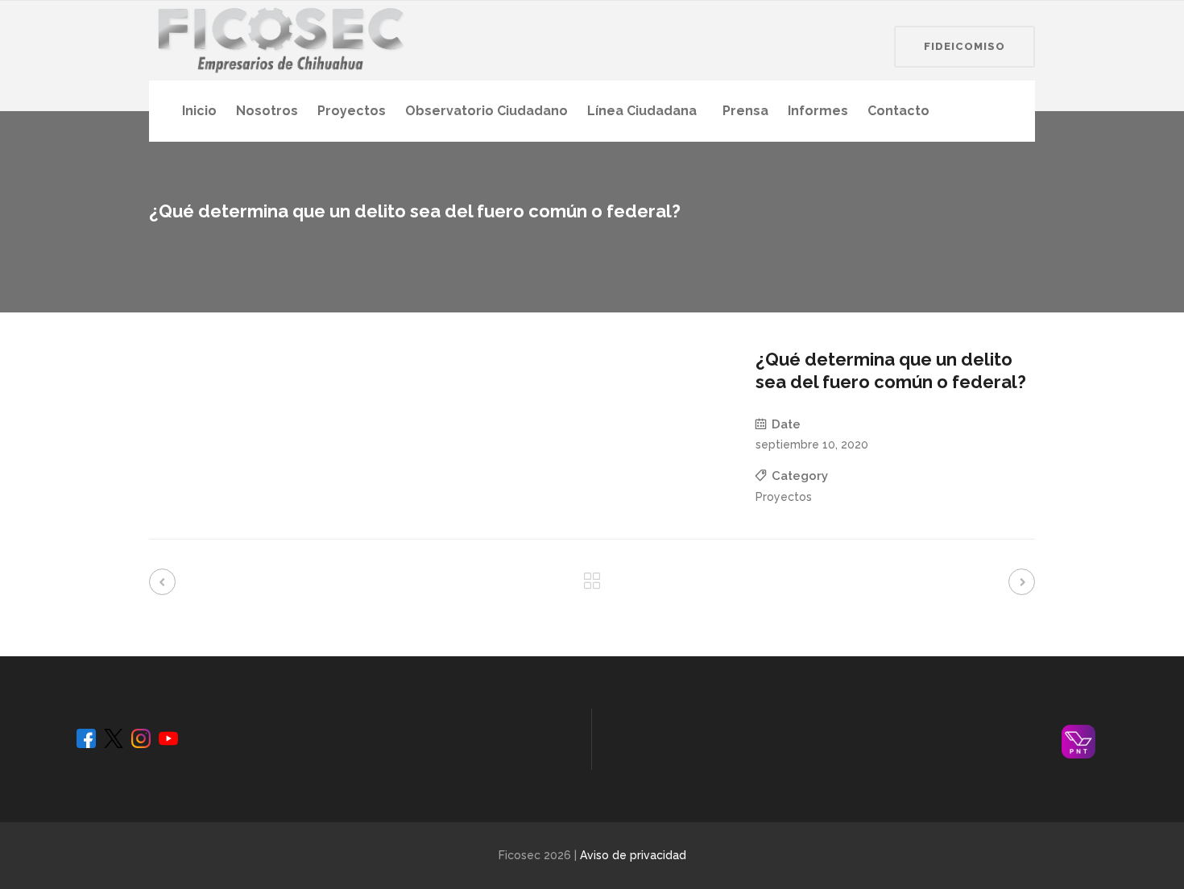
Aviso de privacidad (633, 855)
